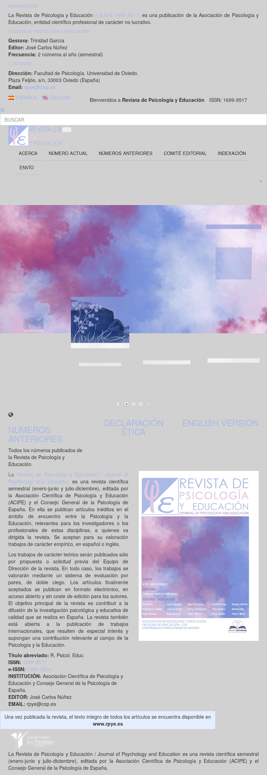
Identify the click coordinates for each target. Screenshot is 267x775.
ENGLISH (59, 97)
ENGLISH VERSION (220, 422)
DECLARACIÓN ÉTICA (133, 427)
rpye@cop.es (39, 86)
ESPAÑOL (26, 97)
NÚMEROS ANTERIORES (35, 433)
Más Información (126, 322)
